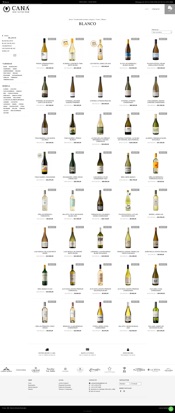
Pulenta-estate (14, 106)
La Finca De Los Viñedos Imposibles (13, 99)
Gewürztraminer (8, 71)
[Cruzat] (21, 372)
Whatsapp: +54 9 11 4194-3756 (146, 2)
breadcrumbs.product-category (84, 19)
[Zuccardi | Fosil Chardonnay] (155, 275)
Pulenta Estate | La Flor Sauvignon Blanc (128, 215)
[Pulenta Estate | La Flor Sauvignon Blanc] (127, 201)
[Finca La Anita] (139, 372)
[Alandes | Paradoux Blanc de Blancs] (155, 124)
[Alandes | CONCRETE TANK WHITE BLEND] (72, 61)
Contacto (156, 9)
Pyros (22, 106)
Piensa (5, 106)
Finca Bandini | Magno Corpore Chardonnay (156, 101)
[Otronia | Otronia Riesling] (100, 98)
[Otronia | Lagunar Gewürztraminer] (72, 98)
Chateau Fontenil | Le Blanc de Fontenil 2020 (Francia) (128, 139)
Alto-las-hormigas (8, 91)
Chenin (15, 68)
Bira (4, 93)
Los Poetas (14, 102)
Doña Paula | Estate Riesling (156, 251)
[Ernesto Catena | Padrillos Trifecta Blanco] (127, 238)
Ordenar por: (155, 29)
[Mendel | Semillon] (155, 201)
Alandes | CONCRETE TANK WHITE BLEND (73, 64)
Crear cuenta (83, 2)
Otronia (21, 104)
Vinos (98, 19)
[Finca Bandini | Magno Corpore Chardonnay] (155, 98)
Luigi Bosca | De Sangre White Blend (73, 252)
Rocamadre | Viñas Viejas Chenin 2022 (73, 177)
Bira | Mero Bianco (128, 177)
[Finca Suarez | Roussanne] (44, 163)
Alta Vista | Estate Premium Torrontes (72, 289)
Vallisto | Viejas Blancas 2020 (128, 327)
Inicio (71, 19)
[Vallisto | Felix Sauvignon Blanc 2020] (72, 201)
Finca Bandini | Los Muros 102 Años (45, 139)
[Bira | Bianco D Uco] (44, 275)
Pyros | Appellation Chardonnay (100, 327)
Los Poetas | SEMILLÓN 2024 (100, 63)
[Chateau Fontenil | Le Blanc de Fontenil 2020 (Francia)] (127, 124)
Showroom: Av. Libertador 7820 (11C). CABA (102, 389)
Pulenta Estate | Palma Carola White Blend (156, 64)
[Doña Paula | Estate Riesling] (155, 238)
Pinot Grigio (7, 73)
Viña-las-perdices (16, 110)
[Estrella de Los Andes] (95, 372)
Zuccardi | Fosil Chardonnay (156, 289)
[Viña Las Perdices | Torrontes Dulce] (155, 163)
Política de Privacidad (65, 387)
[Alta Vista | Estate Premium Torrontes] (72, 275)
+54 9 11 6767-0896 (166, 2)
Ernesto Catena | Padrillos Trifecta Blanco (128, 252)
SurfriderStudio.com (168, 408)
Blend (5, 66)
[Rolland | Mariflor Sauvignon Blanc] (155, 312)
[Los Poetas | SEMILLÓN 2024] (100, 61)
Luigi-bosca (6, 104)
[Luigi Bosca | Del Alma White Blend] (44, 238)
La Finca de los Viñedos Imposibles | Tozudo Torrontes (100, 139)
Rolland (14, 108)
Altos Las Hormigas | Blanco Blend (128, 64)
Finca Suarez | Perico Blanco (72, 139)
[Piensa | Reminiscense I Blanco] (44, 61)
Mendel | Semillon (156, 214)
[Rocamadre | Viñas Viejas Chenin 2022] (72, 163)
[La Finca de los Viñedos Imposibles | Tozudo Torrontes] (100, 124)
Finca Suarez (17, 97)
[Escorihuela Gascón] (80, 372)
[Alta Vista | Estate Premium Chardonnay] (127, 275)
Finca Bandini (7, 97)
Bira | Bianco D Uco (45, 289)
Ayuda (61, 380)
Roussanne (6, 75)
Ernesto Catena (17, 95)
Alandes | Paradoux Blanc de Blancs (156, 139)
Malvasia (17, 71)
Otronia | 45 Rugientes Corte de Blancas (45, 101)
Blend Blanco (7, 41)
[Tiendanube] (87, 411)
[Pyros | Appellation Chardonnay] (100, 312)
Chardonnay (7, 46)
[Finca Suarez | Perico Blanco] (72, 124)
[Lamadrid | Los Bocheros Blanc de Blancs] (100, 238)
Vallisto (5, 110)
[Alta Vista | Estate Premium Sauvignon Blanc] (100, 275)
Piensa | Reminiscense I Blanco (45, 64)
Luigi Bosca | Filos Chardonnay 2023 (100, 177)
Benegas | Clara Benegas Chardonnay (73, 327)
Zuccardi (6, 112)
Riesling (15, 73)
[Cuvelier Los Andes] (35, 372)
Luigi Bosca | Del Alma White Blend (45, 252)
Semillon (5, 51)
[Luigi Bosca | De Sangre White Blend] (72, 238)
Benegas (19, 91)
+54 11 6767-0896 (96, 387)
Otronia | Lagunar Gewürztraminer (73, 101)
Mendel (14, 104)
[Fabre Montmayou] (109, 372)
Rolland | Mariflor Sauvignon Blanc (156, 327)
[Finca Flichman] (124, 372)
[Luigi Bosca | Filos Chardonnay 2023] (100, 163)
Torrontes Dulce (8, 79)
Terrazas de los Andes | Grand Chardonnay (100, 215)
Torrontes (14, 77)
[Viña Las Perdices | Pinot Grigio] (44, 312)
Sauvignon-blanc (17, 75)
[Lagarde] (168, 372)
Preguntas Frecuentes (65, 385)
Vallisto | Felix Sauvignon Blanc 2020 (72, 215)
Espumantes (31, 385)
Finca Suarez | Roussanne (45, 177)
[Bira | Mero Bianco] (127, 163)
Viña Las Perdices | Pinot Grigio (45, 327)
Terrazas (22, 108)
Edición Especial (32, 387)
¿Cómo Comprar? (64, 383)
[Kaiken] (154, 372)
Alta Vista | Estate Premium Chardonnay (128, 289)
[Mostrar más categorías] (14, 55)
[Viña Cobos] (50, 372)
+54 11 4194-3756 (96, 385)
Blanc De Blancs (8, 43)
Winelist (30, 389)
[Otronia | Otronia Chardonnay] (127, 98)
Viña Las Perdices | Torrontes (45, 215)
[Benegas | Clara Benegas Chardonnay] (72, 312)
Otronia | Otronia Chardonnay (128, 101)
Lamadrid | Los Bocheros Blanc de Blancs (100, 252)
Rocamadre (6, 108)
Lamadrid (6, 102)
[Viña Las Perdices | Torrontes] (44, 201)
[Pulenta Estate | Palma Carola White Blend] (155, 61)
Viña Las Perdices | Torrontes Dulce (156, 177)
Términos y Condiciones (65, 389)
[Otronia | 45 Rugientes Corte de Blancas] (44, 98)
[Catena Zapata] (6, 372)
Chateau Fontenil (13, 93)
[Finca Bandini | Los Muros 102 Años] (44, 124)
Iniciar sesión (92, 2)
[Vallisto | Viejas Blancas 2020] (127, 312)
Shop (147, 9)
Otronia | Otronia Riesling (100, 101)
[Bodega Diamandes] (65, 372)
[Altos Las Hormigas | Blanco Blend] (127, 61)
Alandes (5, 89)
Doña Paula (6, 95)
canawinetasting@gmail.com (99, 383)
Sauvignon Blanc (8, 48)
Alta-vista (13, 89)
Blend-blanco (13, 66)
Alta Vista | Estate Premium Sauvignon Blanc (100, 289)
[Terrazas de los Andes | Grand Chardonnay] (100, 201)
